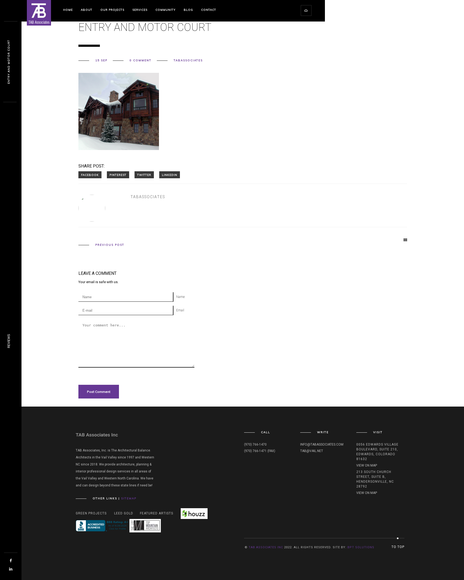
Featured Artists (156, 513)
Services (139, 10)
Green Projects (91, 513)
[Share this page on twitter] (144, 174)
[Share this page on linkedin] (169, 174)
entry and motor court (8, 62)
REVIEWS (9, 341)
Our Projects (112, 10)
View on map (366, 465)
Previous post (109, 245)
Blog (188, 10)
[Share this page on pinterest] (118, 174)
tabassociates (188, 60)
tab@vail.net (311, 451)
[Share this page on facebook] (90, 174)
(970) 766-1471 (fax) (259, 451)
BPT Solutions (360, 547)
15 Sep (101, 60)
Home (68, 10)
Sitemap (128, 498)
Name (180, 297)
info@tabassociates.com (321, 444)
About (86, 10)
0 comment (140, 60)
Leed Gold (123, 513)
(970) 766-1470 (255, 444)
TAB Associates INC (266, 547)
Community (165, 10)
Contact (208, 10)
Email (180, 310)
